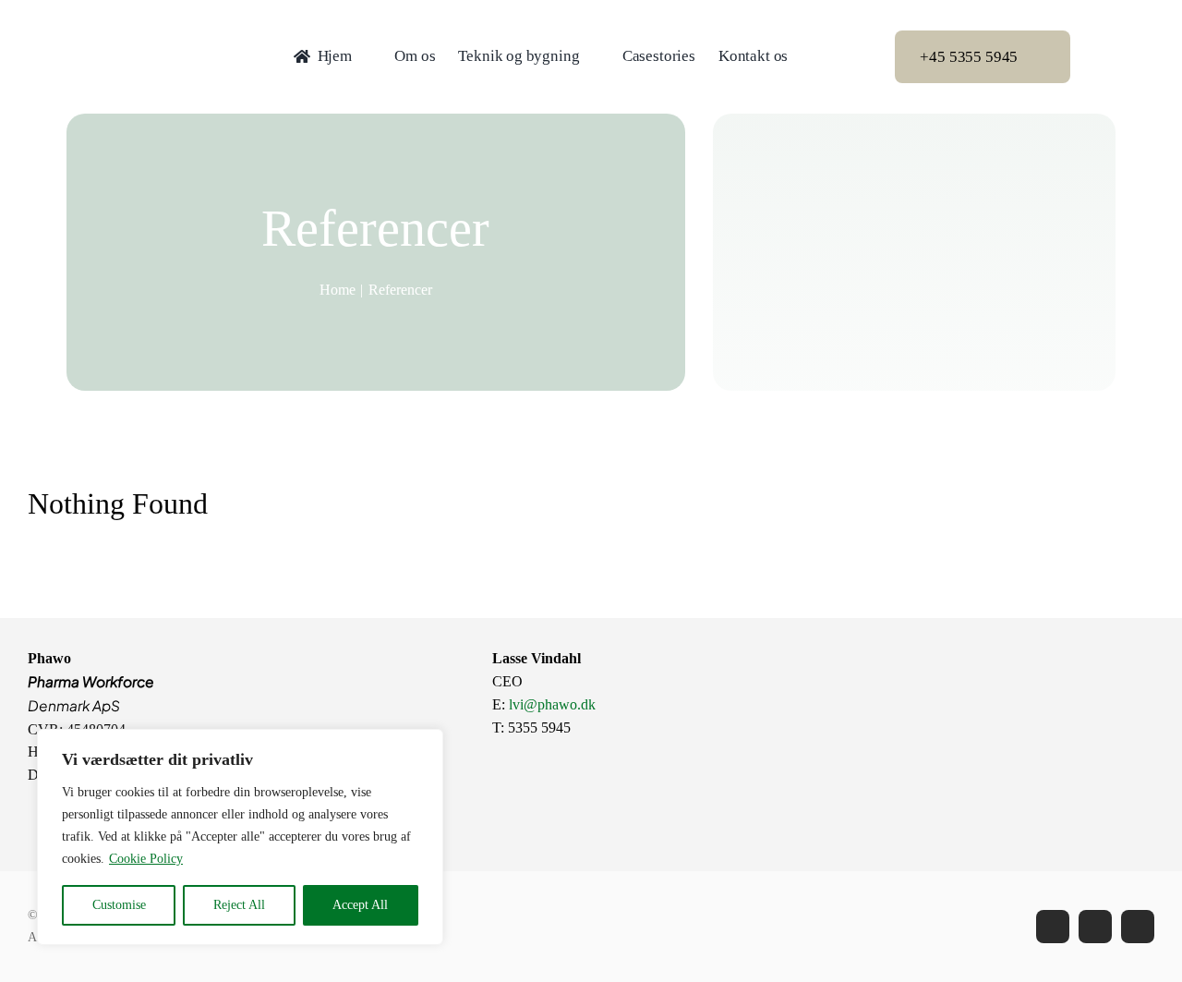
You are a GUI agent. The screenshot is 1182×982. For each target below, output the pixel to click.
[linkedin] (1052, 926)
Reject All (239, 905)
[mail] (1095, 926)
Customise (119, 905)
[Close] (424, 744)
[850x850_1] (351, 654)
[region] (240, 837)
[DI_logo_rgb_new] (1011, 654)
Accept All (360, 905)
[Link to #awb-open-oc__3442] (1108, 57)
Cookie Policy (146, 859)
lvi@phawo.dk (552, 704)
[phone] (1137, 926)
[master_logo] (158, 31)
